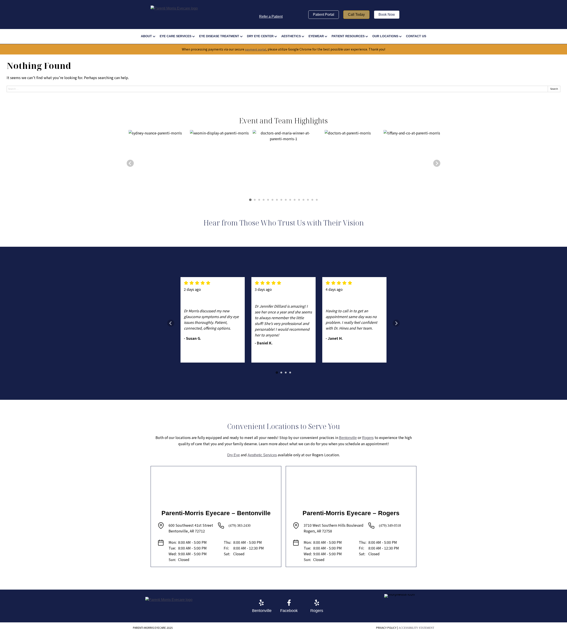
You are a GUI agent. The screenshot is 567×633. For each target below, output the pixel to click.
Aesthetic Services (262, 455)
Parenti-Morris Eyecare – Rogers (351, 513)
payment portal (255, 49)
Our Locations (385, 36)
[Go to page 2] (255, 200)
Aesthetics (291, 36)
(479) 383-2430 (239, 525)
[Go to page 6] (272, 200)
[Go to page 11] (294, 200)
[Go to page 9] (286, 200)
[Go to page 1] (250, 200)
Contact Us (416, 36)
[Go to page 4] (263, 200)
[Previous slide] (130, 163)
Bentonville (348, 438)
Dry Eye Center (260, 36)
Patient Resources (348, 36)
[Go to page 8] (281, 200)
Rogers (368, 438)
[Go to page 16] (317, 200)
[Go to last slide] (170, 323)
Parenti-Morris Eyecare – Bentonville (216, 513)
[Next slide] (436, 163)
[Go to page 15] (312, 200)
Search (554, 88)
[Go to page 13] (303, 200)
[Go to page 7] (277, 200)
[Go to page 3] (259, 200)
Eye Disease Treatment (219, 36)
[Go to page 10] (290, 200)
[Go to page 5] (268, 200)
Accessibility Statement (416, 627)
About (146, 36)
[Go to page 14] (308, 200)
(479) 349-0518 (390, 525)
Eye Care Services (175, 36)
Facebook (289, 610)
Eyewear (316, 36)
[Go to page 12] (299, 200)
